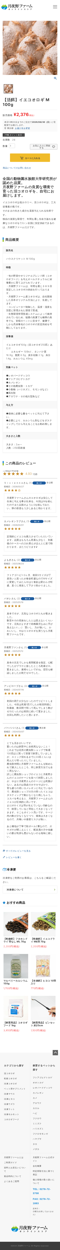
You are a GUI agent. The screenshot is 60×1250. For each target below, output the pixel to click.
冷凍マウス (9, 1094)
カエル (36, 1108)
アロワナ (37, 1103)
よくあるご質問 (11, 1181)
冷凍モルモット (11, 1114)
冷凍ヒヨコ (9, 1099)
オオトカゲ (38, 1083)
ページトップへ (55, 1052)
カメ (35, 1098)
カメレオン (38, 1093)
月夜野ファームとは (14, 1157)
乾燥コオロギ (10, 1078)
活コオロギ (9, 1073)
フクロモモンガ (40, 1134)
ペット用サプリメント (15, 1089)
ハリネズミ (38, 1129)
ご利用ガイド (10, 1162)
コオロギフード (11, 1119)
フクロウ (37, 1118)
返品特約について (12, 1176)
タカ (35, 1144)
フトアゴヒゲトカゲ (42, 1077)
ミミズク (37, 1123)
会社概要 (37, 1166)
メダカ (36, 1149)
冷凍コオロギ (10, 1084)
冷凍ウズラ (9, 1104)
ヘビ (35, 1113)
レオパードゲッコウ (42, 1088)
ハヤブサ (37, 1139)
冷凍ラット (9, 1109)
